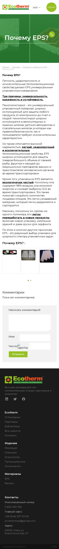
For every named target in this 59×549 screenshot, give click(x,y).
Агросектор (12, 457)
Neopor (9, 483)
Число (13, 346)
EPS (7, 478)
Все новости (12, 430)
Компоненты (13, 466)
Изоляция (11, 447)
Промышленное (15, 461)
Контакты (11, 435)
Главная (5, 67)
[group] (11, 261)
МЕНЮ (51, 7)
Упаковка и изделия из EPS (35, 67)
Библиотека (12, 426)
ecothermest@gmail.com (20, 520)
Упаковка (16, 67)
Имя (12, 336)
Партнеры (11, 421)
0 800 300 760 (13, 506)
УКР (35, 7)
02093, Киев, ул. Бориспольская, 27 (16, 532)
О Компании (12, 417)
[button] (28, 280)
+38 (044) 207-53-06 (17, 516)
